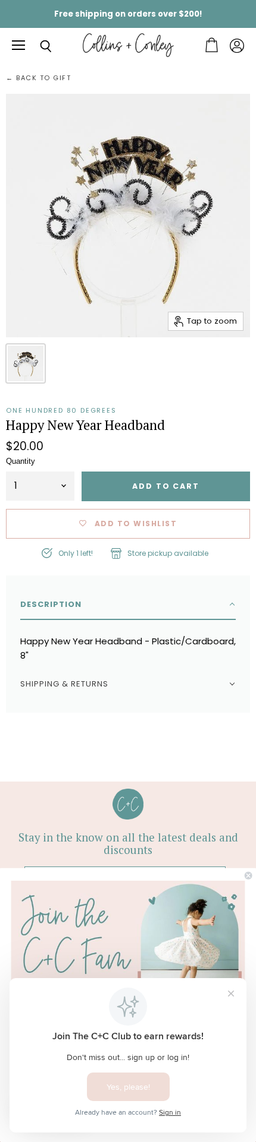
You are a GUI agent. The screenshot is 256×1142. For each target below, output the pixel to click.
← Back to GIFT (38, 78)
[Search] (37, 46)
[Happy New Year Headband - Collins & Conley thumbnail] (26, 363)
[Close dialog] (248, 875)
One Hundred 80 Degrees (61, 410)
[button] (128, 605)
